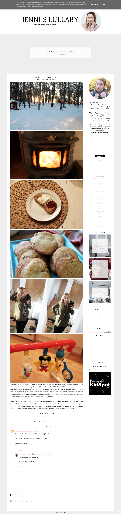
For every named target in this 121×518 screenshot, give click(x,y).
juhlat (100, 193)
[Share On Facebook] (38, 421)
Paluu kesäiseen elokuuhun (61, 52)
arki (54, 421)
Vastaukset (20, 450)
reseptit (100, 216)
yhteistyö (99, 226)
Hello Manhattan (70, 516)
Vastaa (16, 446)
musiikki (100, 208)
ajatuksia (99, 183)
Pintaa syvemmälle (100, 178)
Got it (103, 4)
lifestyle (57, 421)
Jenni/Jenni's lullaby (25, 454)
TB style (100, 181)
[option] (60, 52)
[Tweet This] (41, 421)
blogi (100, 188)
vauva (100, 221)
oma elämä (100, 211)
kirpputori (100, 196)
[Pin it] (44, 421)
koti (100, 198)
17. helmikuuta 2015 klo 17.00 (42, 454)
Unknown (18, 431)
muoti (100, 206)
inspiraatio (100, 191)
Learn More (95, 4)
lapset (100, 201)
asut (100, 186)
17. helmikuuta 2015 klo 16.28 (29, 431)
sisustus (100, 219)
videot (100, 224)
